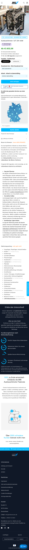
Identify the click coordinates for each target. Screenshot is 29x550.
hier (11, 521)
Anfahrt (3, 472)
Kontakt (3, 469)
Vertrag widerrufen (6, 496)
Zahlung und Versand (6, 466)
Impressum (4, 481)
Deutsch (21, 539)
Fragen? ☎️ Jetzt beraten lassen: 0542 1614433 (13, 86)
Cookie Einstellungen (6, 493)
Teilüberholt (6, 61)
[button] (24, 2)
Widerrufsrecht (5, 490)
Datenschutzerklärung (7, 487)
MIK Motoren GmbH (16, 548)
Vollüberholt (16, 61)
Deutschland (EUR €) (9, 539)
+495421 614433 (10, 518)
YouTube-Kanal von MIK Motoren (12, 371)
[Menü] (1, 2)
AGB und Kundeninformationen (9, 484)
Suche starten (14, 130)
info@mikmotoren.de (11, 514)
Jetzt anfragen (14, 81)
